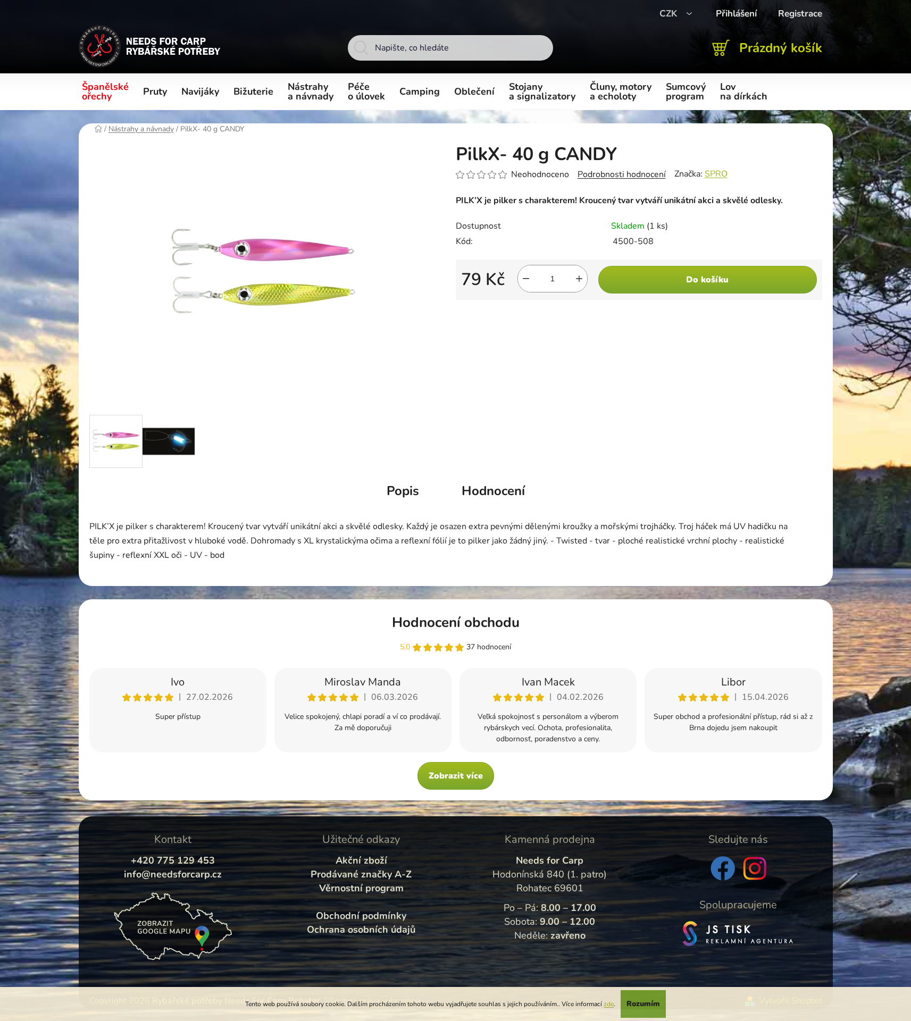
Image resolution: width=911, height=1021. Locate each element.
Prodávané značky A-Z (361, 874)
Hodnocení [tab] (493, 490)
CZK (669, 13)
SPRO (716, 174)
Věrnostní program (361, 888)
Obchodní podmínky (361, 915)
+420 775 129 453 (173, 860)
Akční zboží (361, 860)
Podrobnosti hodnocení (622, 174)
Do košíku (707, 280)
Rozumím (643, 1004)
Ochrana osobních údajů (361, 929)
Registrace (800, 13)
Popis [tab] (403, 490)
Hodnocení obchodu (456, 622)
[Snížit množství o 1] (526, 278)
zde (609, 1004)
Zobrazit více (456, 776)
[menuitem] (107, 92)
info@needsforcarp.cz (173, 874)
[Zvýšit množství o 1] (579, 278)
